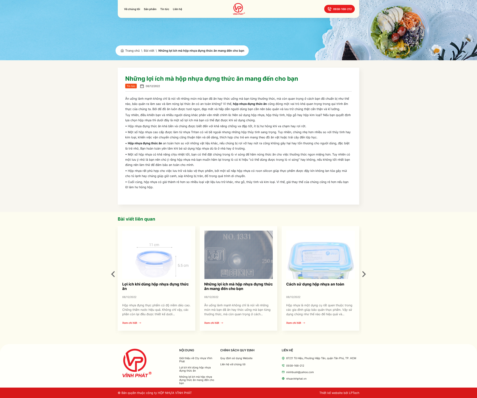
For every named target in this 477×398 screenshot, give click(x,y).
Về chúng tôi (132, 9)
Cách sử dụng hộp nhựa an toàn (315, 284)
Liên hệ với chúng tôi (232, 364)
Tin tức (164, 9)
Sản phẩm (150, 9)
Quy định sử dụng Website (236, 358)
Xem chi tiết (129, 322)
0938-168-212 (342, 9)
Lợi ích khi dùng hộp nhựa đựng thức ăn (195, 369)
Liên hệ (177, 9)
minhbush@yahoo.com (300, 372)
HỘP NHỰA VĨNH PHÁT (175, 393)
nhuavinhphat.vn (296, 378)
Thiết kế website (331, 393)
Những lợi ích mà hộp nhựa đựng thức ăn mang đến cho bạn (238, 286)
